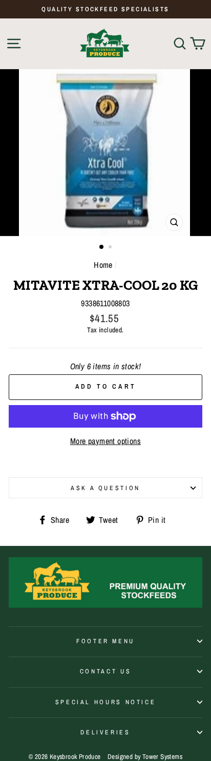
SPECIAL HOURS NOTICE (105, 701)
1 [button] (101, 247)
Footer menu (105, 641)
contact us (105, 671)
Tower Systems (162, 755)
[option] (105, 9)
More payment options (105, 441)
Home (103, 264)
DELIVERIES (105, 732)
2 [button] (111, 247)
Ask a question (105, 487)
